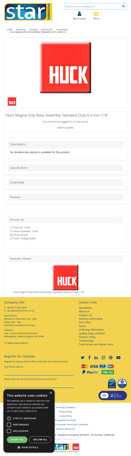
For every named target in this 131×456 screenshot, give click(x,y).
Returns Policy (87, 337)
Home (9, 30)
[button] (29, 447)
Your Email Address (13, 366)
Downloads (17, 182)
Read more (31, 411)
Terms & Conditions (65, 407)
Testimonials (86, 340)
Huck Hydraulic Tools (25, 231)
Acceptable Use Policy (65, 420)
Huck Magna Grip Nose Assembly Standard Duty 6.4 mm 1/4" (38, 32)
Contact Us (85, 315)
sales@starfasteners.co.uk (20, 310)
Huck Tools (46, 30)
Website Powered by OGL (65, 439)
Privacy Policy (65, 411)
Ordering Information (91, 329)
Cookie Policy (65, 416)
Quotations (85, 307)
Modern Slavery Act (65, 429)
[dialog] (29, 421)
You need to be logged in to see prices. (65, 121)
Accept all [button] (17, 439)
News (82, 326)
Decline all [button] (40, 439)
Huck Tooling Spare (24, 238)
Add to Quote (65, 127)
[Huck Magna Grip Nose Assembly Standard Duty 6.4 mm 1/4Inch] (65, 67)
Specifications (18, 167)
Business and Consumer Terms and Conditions (65, 424)
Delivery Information (91, 318)
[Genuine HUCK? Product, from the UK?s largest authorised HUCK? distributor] (12, 101)
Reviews (15, 197)
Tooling (33, 30)
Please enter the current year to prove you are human (30, 379)
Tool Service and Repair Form (96, 344)
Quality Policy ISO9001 (92, 333)
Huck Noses (62, 30)
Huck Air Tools (21, 227)
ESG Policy (85, 322)
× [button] (50, 393)
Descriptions (18, 144)
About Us (84, 311)
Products (21, 30)
